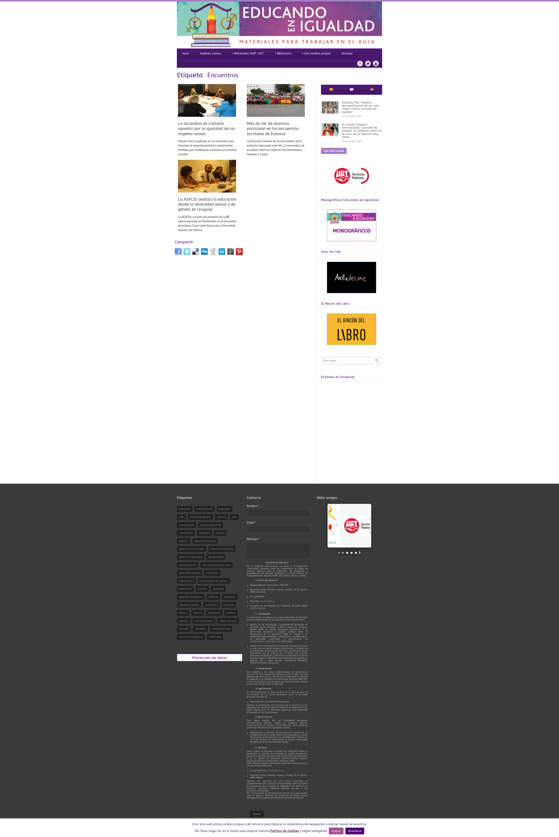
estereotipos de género (214, 580)
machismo (211, 604)
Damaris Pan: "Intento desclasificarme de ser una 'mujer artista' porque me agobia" (360, 107)
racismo (183, 620)
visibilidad (215, 636)
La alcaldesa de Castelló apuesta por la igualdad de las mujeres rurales (206, 128)
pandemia (214, 612)
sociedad (200, 628)
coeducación (186, 525)
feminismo (185, 588)
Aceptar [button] (336, 831)
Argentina (224, 508)
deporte (183, 540)
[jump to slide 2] (347, 553)
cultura (220, 532)
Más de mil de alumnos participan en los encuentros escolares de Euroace (273, 128)
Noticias (347, 53)
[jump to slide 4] (356, 553)
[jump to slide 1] (343, 553)
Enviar (257, 814)
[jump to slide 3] (351, 553)
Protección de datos (209, 657)
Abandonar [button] (355, 831)
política (231, 612)
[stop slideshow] (360, 553)
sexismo (184, 628)
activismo (184, 508)
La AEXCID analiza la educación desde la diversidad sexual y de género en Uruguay (207, 204)
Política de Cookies (284, 831)
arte (181, 516)
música (197, 612)
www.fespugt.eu (267, 601)
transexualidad (221, 628)
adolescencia (205, 508)
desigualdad (215, 556)
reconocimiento (204, 620)
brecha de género (200, 516)
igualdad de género (190, 596)
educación (212, 572)
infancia (213, 596)
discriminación (187, 565)
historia (202, 588)
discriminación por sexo (216, 565)
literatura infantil (189, 604)
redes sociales (228, 620)
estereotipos (186, 580)
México (183, 612)
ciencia (221, 516)
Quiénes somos (210, 53)
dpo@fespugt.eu (258, 608)
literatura (229, 596)
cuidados (204, 532)
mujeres (229, 604)
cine (234, 516)
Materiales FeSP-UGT (248, 53)
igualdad (218, 588)
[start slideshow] (338, 553)
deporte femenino (205, 540)
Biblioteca (283, 53)
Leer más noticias (334, 150)
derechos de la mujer (191, 548)
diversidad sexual (189, 572)
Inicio (185, 53)
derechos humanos (222, 548)
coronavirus (186, 532)
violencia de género (191, 636)
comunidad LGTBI (210, 525)
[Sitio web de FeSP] (351, 186)
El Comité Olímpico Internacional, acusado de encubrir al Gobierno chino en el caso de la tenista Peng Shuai (362, 131)
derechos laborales (190, 556)
